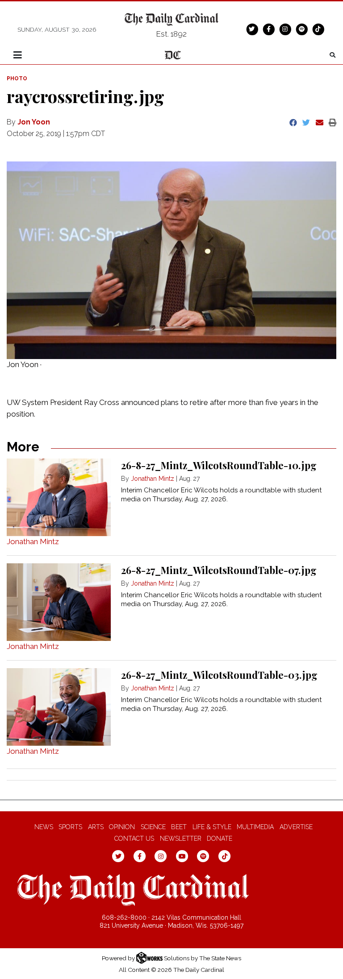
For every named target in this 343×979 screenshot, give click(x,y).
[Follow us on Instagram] (285, 29)
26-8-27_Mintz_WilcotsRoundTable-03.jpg (219, 675)
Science (153, 826)
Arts (96, 826)
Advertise (296, 826)
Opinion (122, 826)
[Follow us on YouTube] (182, 855)
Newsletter (180, 838)
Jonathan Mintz (33, 541)
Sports (70, 826)
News (43, 826)
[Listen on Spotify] (301, 29)
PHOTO (17, 78)
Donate (219, 838)
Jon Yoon (33, 122)
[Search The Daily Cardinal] (332, 55)
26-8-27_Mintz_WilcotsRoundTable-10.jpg (219, 465)
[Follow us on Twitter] (251, 29)
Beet (179, 826)
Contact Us (134, 838)
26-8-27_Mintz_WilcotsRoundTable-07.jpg (219, 570)
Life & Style (211, 826)
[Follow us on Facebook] (268, 29)
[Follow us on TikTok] (318, 29)
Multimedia (255, 826)
